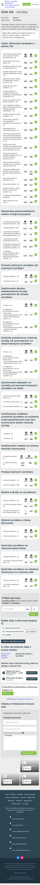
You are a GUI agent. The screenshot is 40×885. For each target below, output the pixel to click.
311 (26, 485)
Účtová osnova (30, 794)
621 (31, 282)
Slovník (23, 797)
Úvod (7, 794)
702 (25, 165)
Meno (11, 722)
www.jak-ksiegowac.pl (19, 837)
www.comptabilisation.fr (19, 844)
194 (25, 157)
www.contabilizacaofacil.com (21, 850)
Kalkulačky (31, 797)
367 (25, 81)
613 (31, 63)
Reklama (11, 800)
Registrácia (35, 4)
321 (31, 223)
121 (31, 306)
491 (31, 94)
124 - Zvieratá (6, 634)
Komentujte (8, 735)
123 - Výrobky (31, 631)
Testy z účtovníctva (12, 797)
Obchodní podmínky (20, 873)
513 (25, 171)
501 (25, 234)
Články (12, 794)
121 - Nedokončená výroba (11, 628)
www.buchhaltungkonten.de (20, 831)
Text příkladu (9, 609)
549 (25, 123)
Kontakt (25, 804)
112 (31, 234)
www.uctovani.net (17, 825)
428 (27, 458)
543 (25, 180)
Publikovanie (16, 804)
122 (31, 171)
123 (25, 56)
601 (31, 485)
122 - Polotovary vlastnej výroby (13, 631)
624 (31, 247)
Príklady (20, 794)
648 (31, 87)
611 (26, 315)
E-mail (12, 729)
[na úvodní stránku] (13, 4)
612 (26, 360)
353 (31, 74)
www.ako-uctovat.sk (18, 819)
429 (31, 458)
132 (26, 282)
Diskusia (19, 800)
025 (25, 256)
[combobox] (28, 609)
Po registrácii (31, 673)
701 (31, 56)
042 (25, 223)
